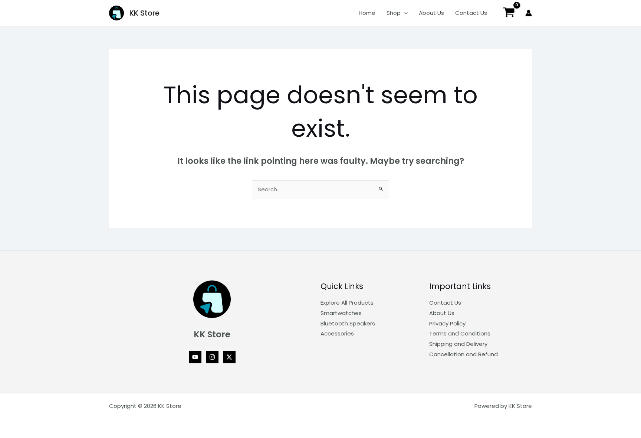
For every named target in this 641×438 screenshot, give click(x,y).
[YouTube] (195, 357)
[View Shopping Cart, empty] (509, 13)
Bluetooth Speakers (347, 323)
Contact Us (471, 13)
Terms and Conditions (459, 333)
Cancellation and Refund (463, 354)
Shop (394, 13)
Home (367, 13)
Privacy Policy (447, 323)
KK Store (144, 13)
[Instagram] (212, 357)
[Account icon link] (528, 13)
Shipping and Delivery (458, 344)
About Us (431, 13)
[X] (229, 357)
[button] (404, 13)
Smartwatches (341, 313)
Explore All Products (347, 302)
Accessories (337, 333)
